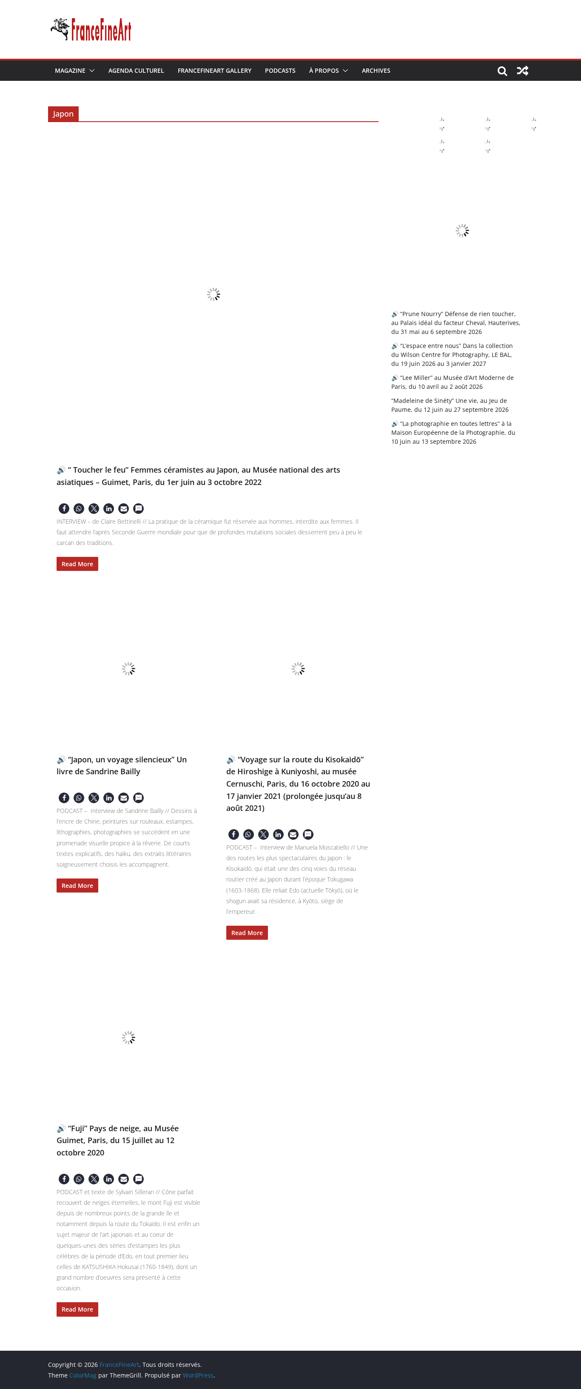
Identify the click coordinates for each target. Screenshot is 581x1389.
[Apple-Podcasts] (435, 124)
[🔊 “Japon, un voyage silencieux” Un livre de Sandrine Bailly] (128, 668)
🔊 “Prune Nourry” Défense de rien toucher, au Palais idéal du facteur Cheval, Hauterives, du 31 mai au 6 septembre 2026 (456, 323)
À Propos (324, 70)
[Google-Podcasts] (481, 124)
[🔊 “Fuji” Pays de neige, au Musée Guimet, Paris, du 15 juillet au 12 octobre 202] (128, 1037)
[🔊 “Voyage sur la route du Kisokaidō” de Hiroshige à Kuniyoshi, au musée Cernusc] (298, 668)
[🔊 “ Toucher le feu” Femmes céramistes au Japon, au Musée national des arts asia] (213, 294)
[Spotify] (481, 146)
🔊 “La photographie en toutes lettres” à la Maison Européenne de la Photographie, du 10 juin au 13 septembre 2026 (453, 432)
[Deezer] (435, 146)
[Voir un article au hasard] (523, 70)
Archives (376, 70)
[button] (90, 71)
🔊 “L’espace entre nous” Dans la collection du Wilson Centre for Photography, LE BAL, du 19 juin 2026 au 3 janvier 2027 (452, 355)
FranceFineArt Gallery (214, 70)
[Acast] (527, 124)
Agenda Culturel (136, 70)
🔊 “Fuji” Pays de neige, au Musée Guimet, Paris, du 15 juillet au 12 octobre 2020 (118, 1140)
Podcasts (280, 70)
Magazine (70, 70)
